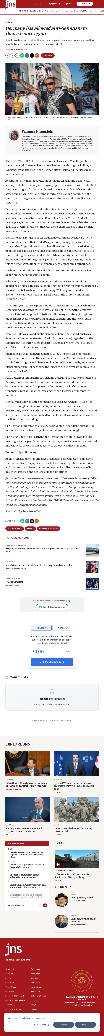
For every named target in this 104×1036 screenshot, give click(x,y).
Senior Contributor (12, 578)
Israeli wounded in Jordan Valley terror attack (73, 830)
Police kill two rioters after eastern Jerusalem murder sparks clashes (26, 896)
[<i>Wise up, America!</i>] (92, 584)
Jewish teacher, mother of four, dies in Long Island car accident (39, 565)
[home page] (11, 4)
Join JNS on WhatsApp (54, 607)
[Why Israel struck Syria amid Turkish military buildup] (77, 859)
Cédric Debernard (77, 924)
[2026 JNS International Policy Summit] (82, 980)
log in (45, 704)
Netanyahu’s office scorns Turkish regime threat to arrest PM (25, 830)
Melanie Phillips (12, 585)
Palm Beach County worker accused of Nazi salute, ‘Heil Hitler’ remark (26, 784)
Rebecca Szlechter (13, 789)
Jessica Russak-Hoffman (15, 568)
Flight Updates (86, 11)
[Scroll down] (45, 905)
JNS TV (60, 843)
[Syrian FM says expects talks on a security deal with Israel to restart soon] (76, 763)
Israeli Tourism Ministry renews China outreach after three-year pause (28, 886)
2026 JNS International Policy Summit (82, 998)
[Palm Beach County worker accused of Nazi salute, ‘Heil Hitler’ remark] (27, 763)
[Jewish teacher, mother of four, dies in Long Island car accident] (92, 567)
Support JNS (85, 3)
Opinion (9, 22)
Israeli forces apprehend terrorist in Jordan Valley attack (27, 865)
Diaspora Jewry (15, 528)
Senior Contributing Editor (15, 545)
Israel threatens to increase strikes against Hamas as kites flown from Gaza (26, 854)
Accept (64, 1025)
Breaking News (17, 843)
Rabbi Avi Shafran (77, 901)
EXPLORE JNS (18, 744)
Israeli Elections (72, 11)
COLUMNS (62, 887)
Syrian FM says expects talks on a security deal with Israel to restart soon (74, 785)
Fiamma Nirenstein (16, 49)
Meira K (58, 881)
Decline (85, 1025)
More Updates (14, 905)
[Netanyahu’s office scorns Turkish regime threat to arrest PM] (27, 809)
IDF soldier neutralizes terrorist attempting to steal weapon (24, 876)
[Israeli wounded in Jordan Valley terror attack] (76, 809)
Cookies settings (42, 1025)
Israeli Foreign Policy (48, 528)
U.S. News (9, 562)
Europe (30, 528)
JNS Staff (57, 792)
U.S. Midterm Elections (54, 11)
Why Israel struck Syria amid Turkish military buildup (72, 876)
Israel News (58, 779)
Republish (47, 55)
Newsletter (54, 4)
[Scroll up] (40, 905)
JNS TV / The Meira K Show (64, 871)
